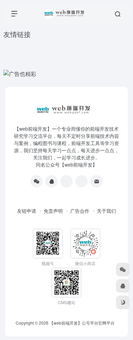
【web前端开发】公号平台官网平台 (82, 323)
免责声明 (53, 210)
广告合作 (79, 210)
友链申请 (26, 210)
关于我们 (106, 210)
